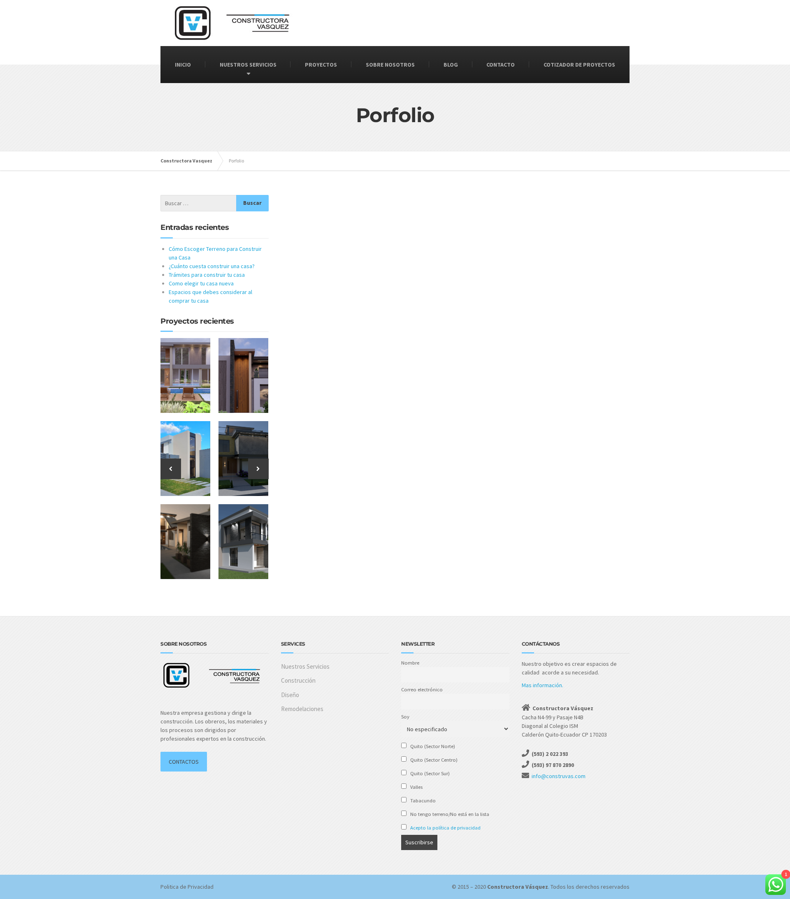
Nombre (410, 663)
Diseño (290, 695)
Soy (405, 717)
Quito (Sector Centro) (433, 760)
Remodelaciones (302, 709)
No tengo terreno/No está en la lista (449, 814)
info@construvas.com (559, 776)
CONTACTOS (184, 761)
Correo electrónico (422, 689)
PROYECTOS (321, 64)
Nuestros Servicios (305, 666)
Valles (416, 787)
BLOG (451, 64)
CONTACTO (500, 64)
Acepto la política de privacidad (445, 828)
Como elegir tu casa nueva (201, 283)
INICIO (183, 64)
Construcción (298, 680)
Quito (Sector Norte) (432, 746)
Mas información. (542, 685)
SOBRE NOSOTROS (390, 64)
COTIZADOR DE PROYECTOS (579, 64)
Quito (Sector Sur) (429, 773)
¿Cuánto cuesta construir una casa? (212, 266)
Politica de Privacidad (187, 886)
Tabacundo (422, 800)
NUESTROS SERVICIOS (248, 64)
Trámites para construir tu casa (207, 274)
